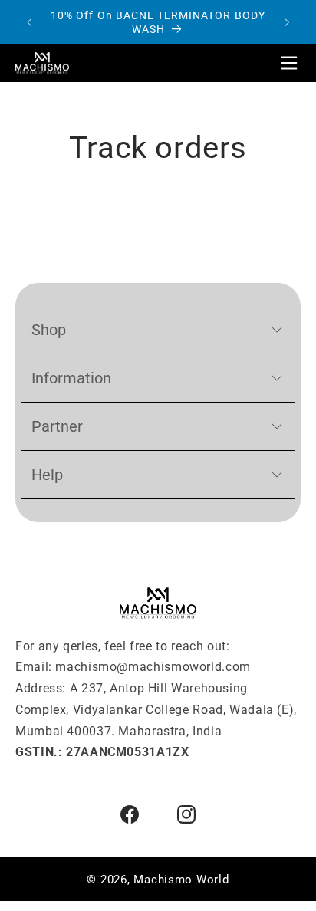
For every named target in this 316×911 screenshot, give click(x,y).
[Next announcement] (287, 22)
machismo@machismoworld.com (152, 666)
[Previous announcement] (29, 22)
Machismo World (181, 879)
